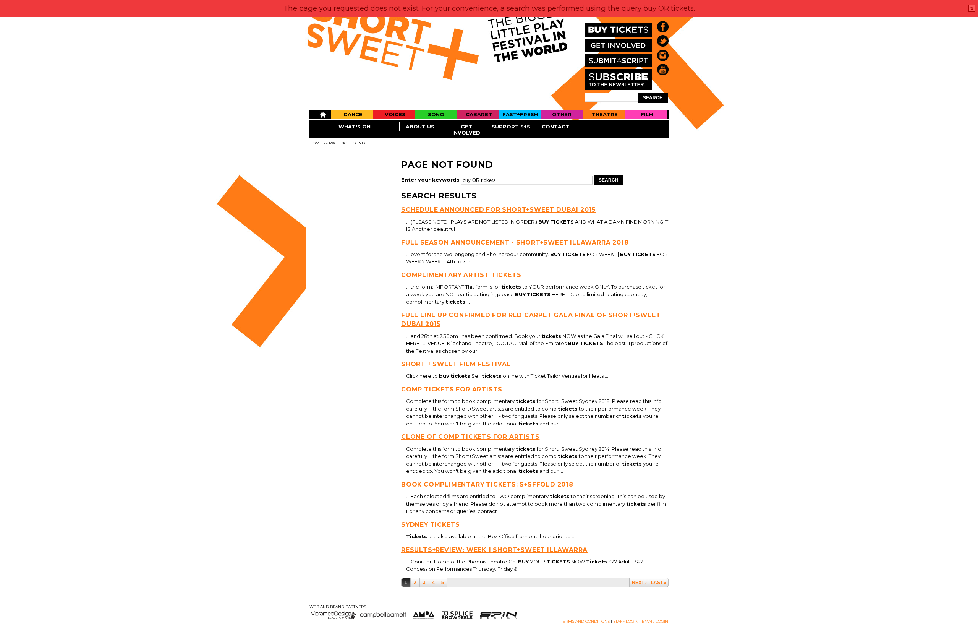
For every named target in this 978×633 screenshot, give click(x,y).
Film (647, 114)
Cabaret (479, 114)
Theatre (605, 114)
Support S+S (511, 126)
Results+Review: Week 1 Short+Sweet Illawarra (494, 549)
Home (319, 114)
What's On (354, 126)
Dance (353, 114)
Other (562, 114)
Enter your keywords (431, 180)
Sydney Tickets (430, 524)
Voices (395, 114)
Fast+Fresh (520, 114)
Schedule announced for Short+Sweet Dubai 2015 (498, 209)
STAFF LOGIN (625, 621)
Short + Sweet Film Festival (456, 364)
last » (659, 582)
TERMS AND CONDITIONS (585, 621)
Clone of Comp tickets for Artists (470, 436)
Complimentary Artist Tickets (461, 275)
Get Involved (466, 129)
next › (639, 582)
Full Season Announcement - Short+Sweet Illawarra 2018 (514, 242)
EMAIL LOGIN (655, 621)
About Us (420, 126)
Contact (555, 126)
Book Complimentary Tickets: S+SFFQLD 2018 (487, 484)
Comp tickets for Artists (451, 389)
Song (436, 114)
